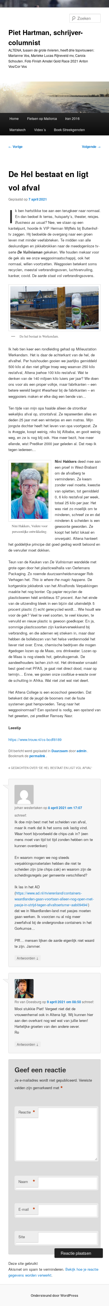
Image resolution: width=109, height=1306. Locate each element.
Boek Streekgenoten (69, 129)
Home (14, 118)
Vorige (15, 146)
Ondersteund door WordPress (54, 1295)
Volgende (91, 146)
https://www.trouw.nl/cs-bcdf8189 (34, 739)
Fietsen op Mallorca (42, 118)
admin (82, 750)
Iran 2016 (72, 118)
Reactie (26, 1112)
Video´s (40, 129)
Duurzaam (59, 750)
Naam (26, 1181)
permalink (37, 755)
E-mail (26, 1209)
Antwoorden (28, 957)
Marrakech (18, 129)
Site (21, 1236)
